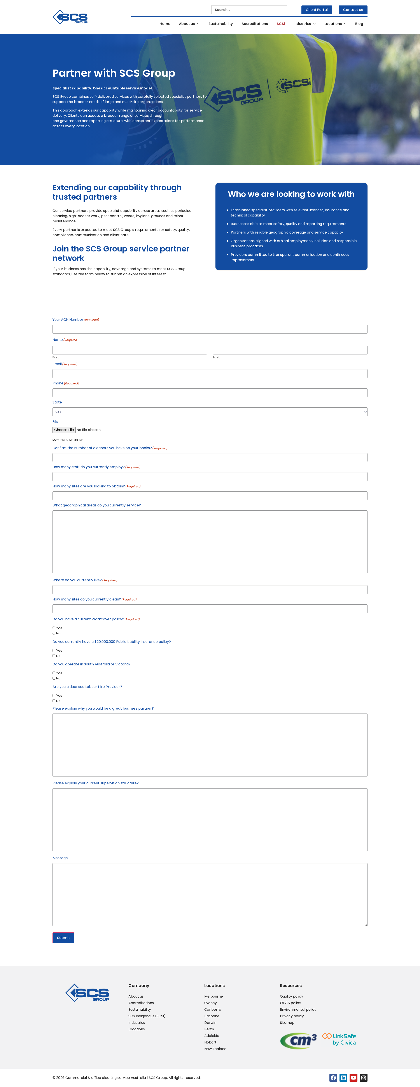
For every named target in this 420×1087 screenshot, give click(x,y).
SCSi (281, 23)
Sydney (210, 1003)
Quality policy (291, 996)
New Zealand (215, 1049)
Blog (359, 23)
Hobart (210, 1042)
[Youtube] (353, 1078)
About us (187, 23)
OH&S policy (290, 1003)
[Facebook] (333, 1078)
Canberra (212, 1009)
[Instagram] (364, 1078)
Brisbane (211, 1016)
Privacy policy (292, 1016)
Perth (209, 1029)
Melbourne (213, 996)
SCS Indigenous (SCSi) (147, 1016)
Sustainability (220, 23)
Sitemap (287, 1023)
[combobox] (249, 9)
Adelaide (211, 1036)
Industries (302, 23)
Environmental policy (298, 1009)
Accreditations (255, 23)
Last (216, 357)
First (55, 357)
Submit (63, 937)
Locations (333, 23)
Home (165, 23)
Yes (59, 628)
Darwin (210, 1023)
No (58, 633)
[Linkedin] (343, 1078)
